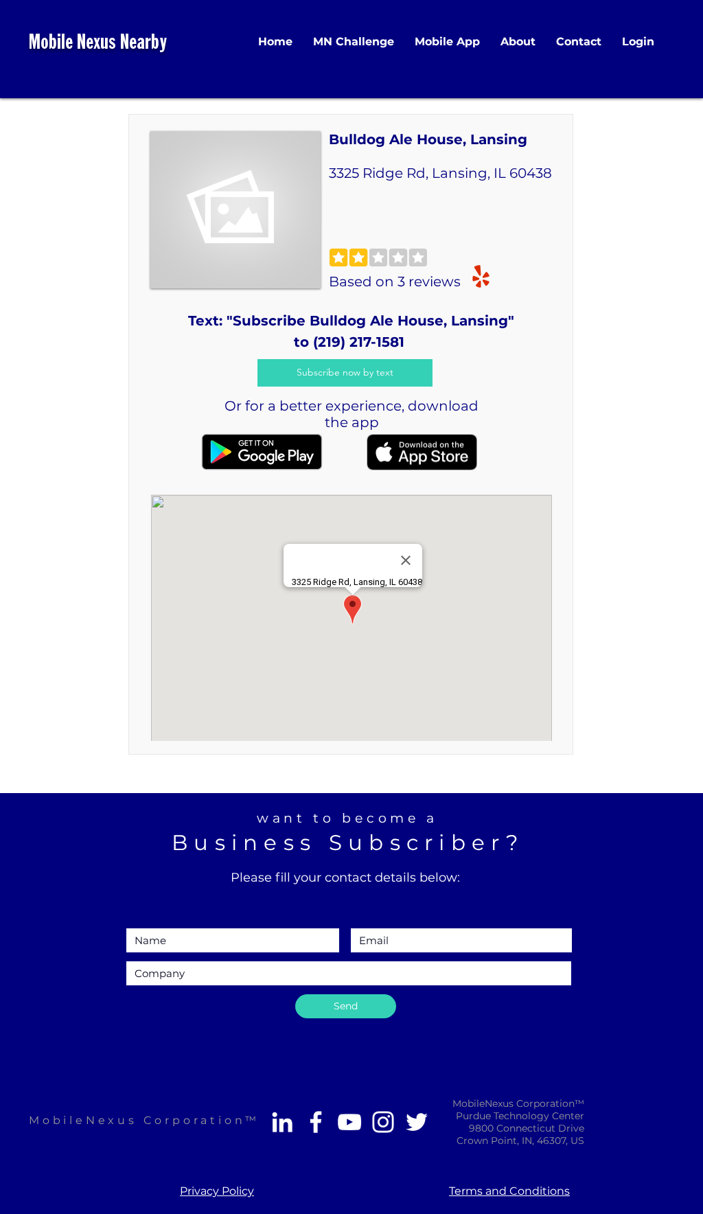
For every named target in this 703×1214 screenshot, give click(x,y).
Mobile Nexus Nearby (98, 43)
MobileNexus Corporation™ (144, 1120)
